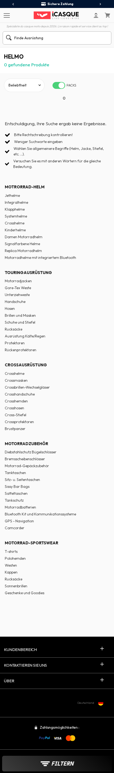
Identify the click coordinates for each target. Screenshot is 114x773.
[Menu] (6, 15)
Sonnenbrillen (16, 586)
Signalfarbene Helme (22, 243)
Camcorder (14, 528)
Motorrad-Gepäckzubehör (27, 465)
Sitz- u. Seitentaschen (22, 479)
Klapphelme (15, 209)
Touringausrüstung (28, 272)
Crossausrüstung (26, 364)
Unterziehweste (17, 294)
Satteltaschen (16, 493)
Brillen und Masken (20, 315)
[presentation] (13, 4)
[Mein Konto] (96, 15)
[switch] (58, 85)
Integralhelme (16, 202)
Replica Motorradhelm (23, 250)
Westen (11, 565)
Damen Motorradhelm (23, 236)
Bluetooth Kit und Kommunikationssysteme (40, 514)
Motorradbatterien (20, 507)
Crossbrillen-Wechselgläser (27, 387)
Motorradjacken (18, 281)
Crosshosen (14, 408)
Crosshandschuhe (20, 394)
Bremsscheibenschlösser (25, 459)
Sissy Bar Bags (17, 486)
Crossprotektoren (19, 421)
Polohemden (15, 558)
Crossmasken (16, 380)
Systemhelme (16, 216)
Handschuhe (15, 301)
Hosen (10, 308)
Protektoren (15, 343)
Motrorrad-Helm (25, 186)
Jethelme (12, 195)
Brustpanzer (15, 428)
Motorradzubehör (26, 443)
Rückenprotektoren (20, 350)
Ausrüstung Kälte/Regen (25, 336)
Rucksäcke (13, 329)
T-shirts (11, 551)
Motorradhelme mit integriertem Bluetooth (40, 257)
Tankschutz (14, 500)
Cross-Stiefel (15, 414)
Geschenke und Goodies (24, 592)
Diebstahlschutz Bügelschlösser (30, 452)
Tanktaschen (15, 472)
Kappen (11, 572)
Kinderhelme (15, 230)
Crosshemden (16, 401)
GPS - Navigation (19, 521)
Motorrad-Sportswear (31, 542)
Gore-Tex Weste (18, 287)
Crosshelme (14, 223)
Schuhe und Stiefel (20, 322)
